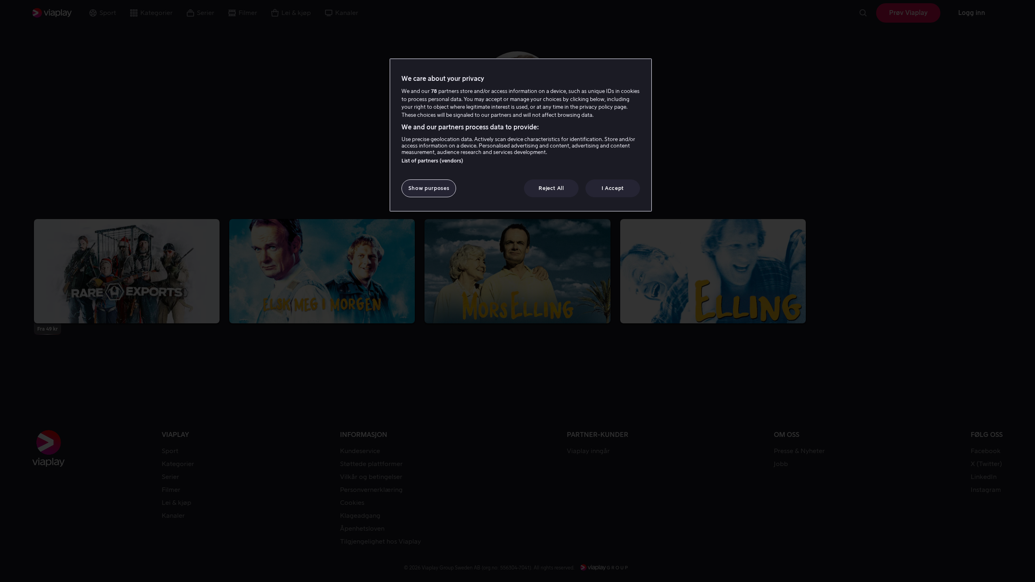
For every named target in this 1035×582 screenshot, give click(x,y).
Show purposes (428, 188)
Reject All (551, 188)
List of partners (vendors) (432, 160)
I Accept (613, 188)
